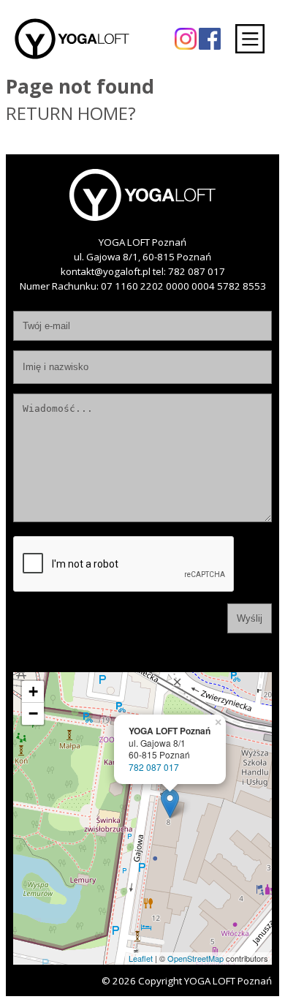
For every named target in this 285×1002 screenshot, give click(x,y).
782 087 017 (196, 271)
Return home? (71, 113)
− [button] (33, 713)
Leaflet (141, 958)
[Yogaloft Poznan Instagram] (186, 38)
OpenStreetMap (195, 958)
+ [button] (33, 691)
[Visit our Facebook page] (210, 38)
